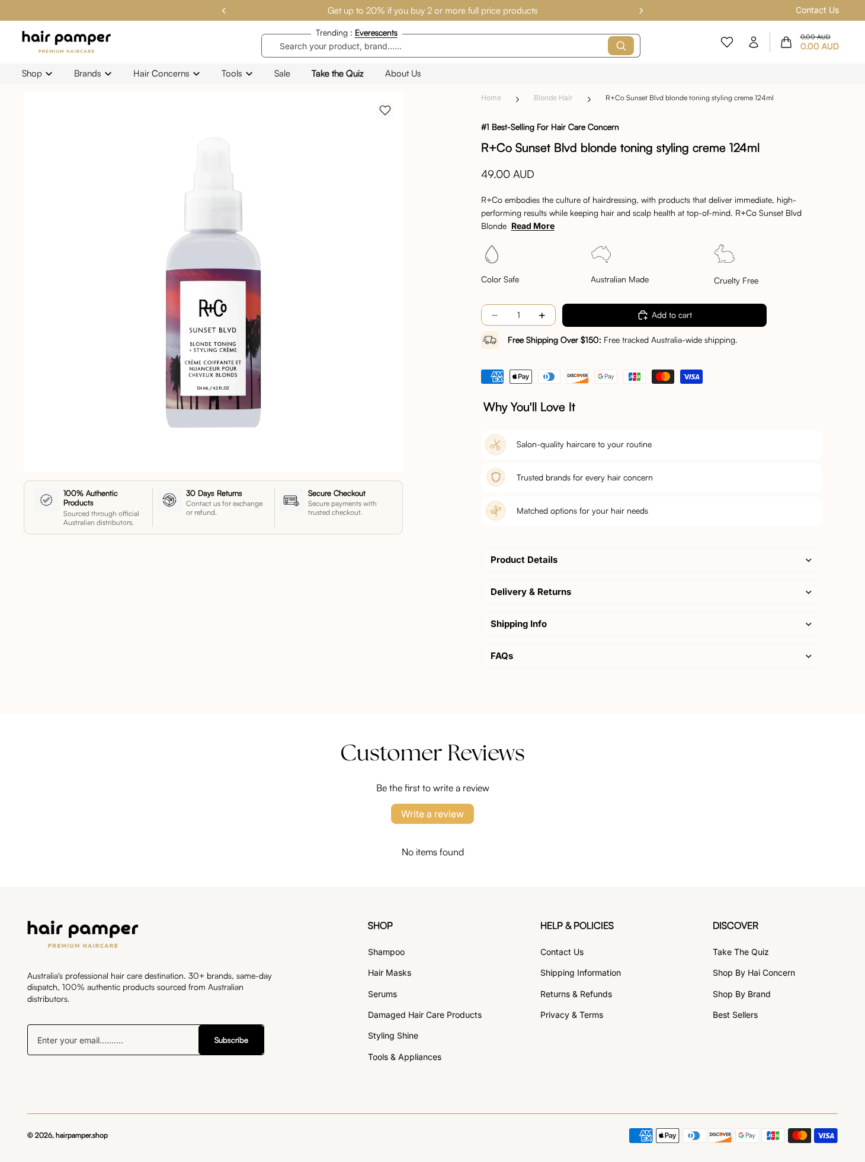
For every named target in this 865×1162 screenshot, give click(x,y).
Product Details (524, 559)
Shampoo (386, 952)
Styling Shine (393, 1035)
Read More (533, 226)
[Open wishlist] (727, 42)
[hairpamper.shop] (67, 42)
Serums (382, 994)
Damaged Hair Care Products (425, 1015)
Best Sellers (735, 1015)
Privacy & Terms (571, 1015)
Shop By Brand (742, 994)
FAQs (502, 655)
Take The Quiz (741, 952)
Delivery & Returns (531, 591)
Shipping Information (580, 972)
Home (491, 97)
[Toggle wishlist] (385, 110)
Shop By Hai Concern (754, 972)
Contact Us (817, 10)
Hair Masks (389, 972)
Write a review (432, 814)
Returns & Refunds (576, 994)
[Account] (754, 42)
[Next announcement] (641, 10)
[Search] (621, 45)
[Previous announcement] (224, 10)
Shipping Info (519, 623)
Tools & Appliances (404, 1057)
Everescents (376, 32)
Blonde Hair (553, 97)
